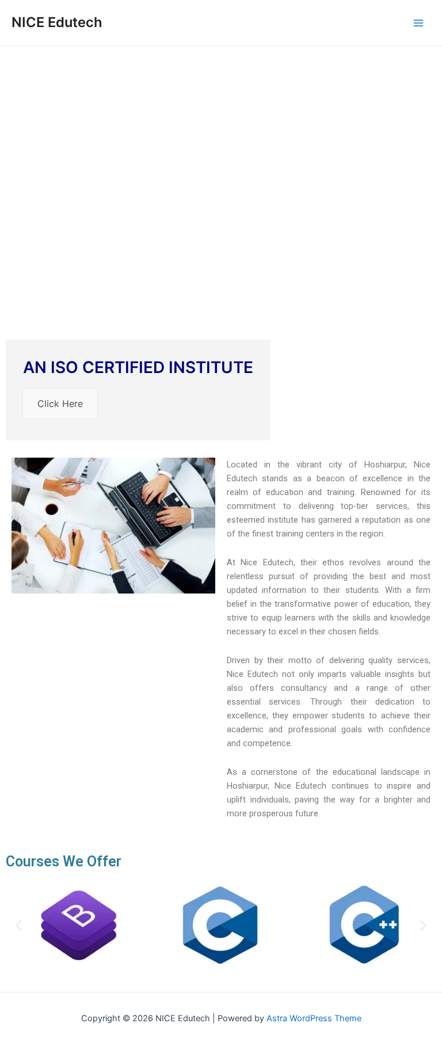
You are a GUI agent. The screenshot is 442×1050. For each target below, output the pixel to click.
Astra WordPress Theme (313, 1018)
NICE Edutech (57, 22)
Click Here (60, 403)
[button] (19, 926)
